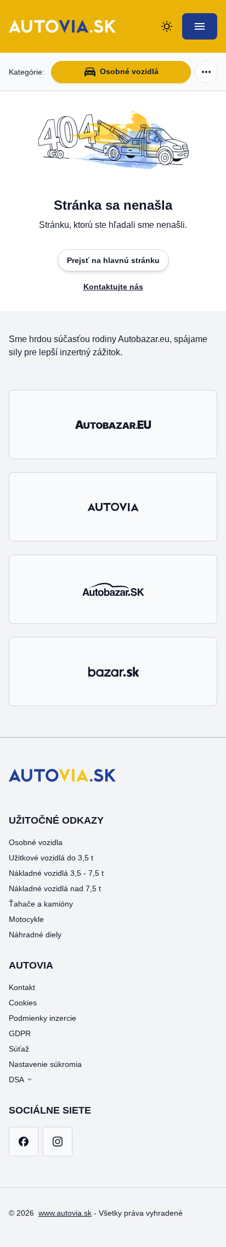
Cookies (23, 1002)
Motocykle (26, 919)
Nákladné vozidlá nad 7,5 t (55, 888)
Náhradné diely (35, 934)
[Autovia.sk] (113, 506)
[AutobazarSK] (113, 589)
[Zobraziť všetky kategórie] (206, 72)
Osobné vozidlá (129, 71)
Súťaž (19, 1048)
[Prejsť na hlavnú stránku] (62, 26)
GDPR (20, 1033)
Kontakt (22, 987)
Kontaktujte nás (113, 286)
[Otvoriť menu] (199, 26)
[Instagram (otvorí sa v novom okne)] (57, 1141)
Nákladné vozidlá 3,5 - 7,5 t (56, 873)
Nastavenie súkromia (45, 1064)
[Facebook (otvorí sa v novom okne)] (23, 1141)
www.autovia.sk (65, 1213)
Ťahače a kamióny (41, 903)
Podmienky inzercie (42, 1018)
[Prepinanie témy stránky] (166, 26)
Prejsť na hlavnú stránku (113, 260)
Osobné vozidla (36, 842)
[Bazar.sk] (113, 671)
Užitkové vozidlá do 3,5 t (51, 857)
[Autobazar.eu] (113, 424)
